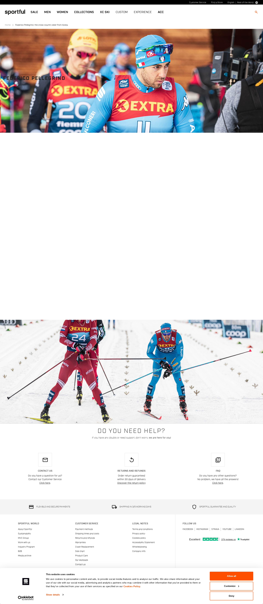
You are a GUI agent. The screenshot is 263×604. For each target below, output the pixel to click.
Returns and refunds (85, 538)
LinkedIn (239, 529)
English (231, 3)
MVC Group (23, 538)
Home (8, 25)
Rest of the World (245, 3)
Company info (139, 551)
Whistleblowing (139, 547)
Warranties (80, 542)
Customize (229, 586)
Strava (215, 529)
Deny (231, 596)
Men (47, 12)
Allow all (231, 576)
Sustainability (24, 534)
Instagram (202, 529)
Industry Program (26, 547)
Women (62, 12)
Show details (53, 594)
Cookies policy (139, 538)
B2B (20, 551)
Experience (143, 12)
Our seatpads (81, 560)
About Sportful (25, 529)
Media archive (24, 556)
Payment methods (84, 529)
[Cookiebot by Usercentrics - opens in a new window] (25, 598)
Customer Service (197, 3)
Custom (122, 12)
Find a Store (217, 3)
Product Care (81, 556)
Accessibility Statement (143, 542)
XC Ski (105, 12)
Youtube (226, 529)
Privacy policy (138, 534)
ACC (161, 12)
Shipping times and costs (87, 534)
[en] (16, 12)
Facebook (188, 529)
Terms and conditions (142, 529)
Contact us (80, 564)
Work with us (24, 542)
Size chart (80, 551)
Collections (84, 12)
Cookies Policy (131, 586)
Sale (34, 12)
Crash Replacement (84, 547)
